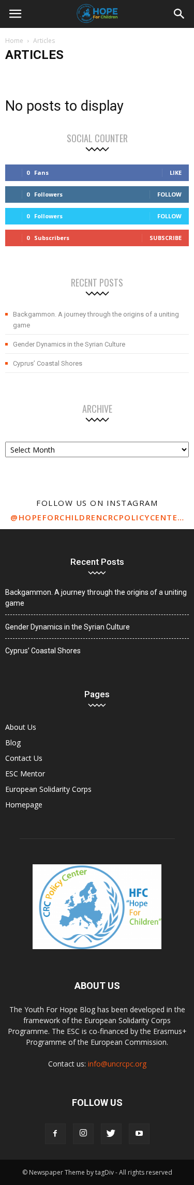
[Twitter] (111, 1133)
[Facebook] (55, 1133)
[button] (179, 14)
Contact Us (23, 758)
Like (176, 172)
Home (14, 40)
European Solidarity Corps (48, 789)
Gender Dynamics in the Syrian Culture (69, 344)
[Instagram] (83, 1133)
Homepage (23, 804)
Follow (169, 194)
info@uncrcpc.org (117, 1064)
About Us (20, 727)
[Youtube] (139, 1133)
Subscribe (166, 238)
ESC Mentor (25, 773)
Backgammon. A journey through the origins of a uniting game (96, 319)
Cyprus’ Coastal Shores (47, 363)
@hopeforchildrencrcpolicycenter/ (97, 517)
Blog (13, 742)
